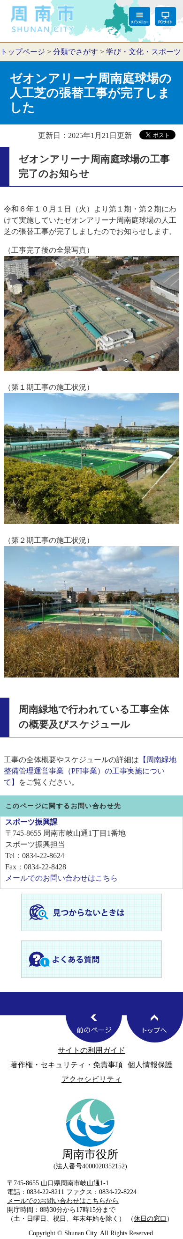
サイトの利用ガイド (91, 1050)
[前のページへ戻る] (94, 1028)
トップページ (22, 52)
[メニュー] (139, 16)
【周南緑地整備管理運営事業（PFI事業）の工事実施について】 (90, 771)
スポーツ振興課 (31, 822)
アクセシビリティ (91, 1079)
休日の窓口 (150, 1218)
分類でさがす (75, 52)
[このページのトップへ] (155, 1028)
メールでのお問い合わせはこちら (61, 878)
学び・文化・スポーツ (143, 52)
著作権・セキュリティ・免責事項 (66, 1065)
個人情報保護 (150, 1065)
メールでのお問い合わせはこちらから (63, 1200)
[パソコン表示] (165, 16)
